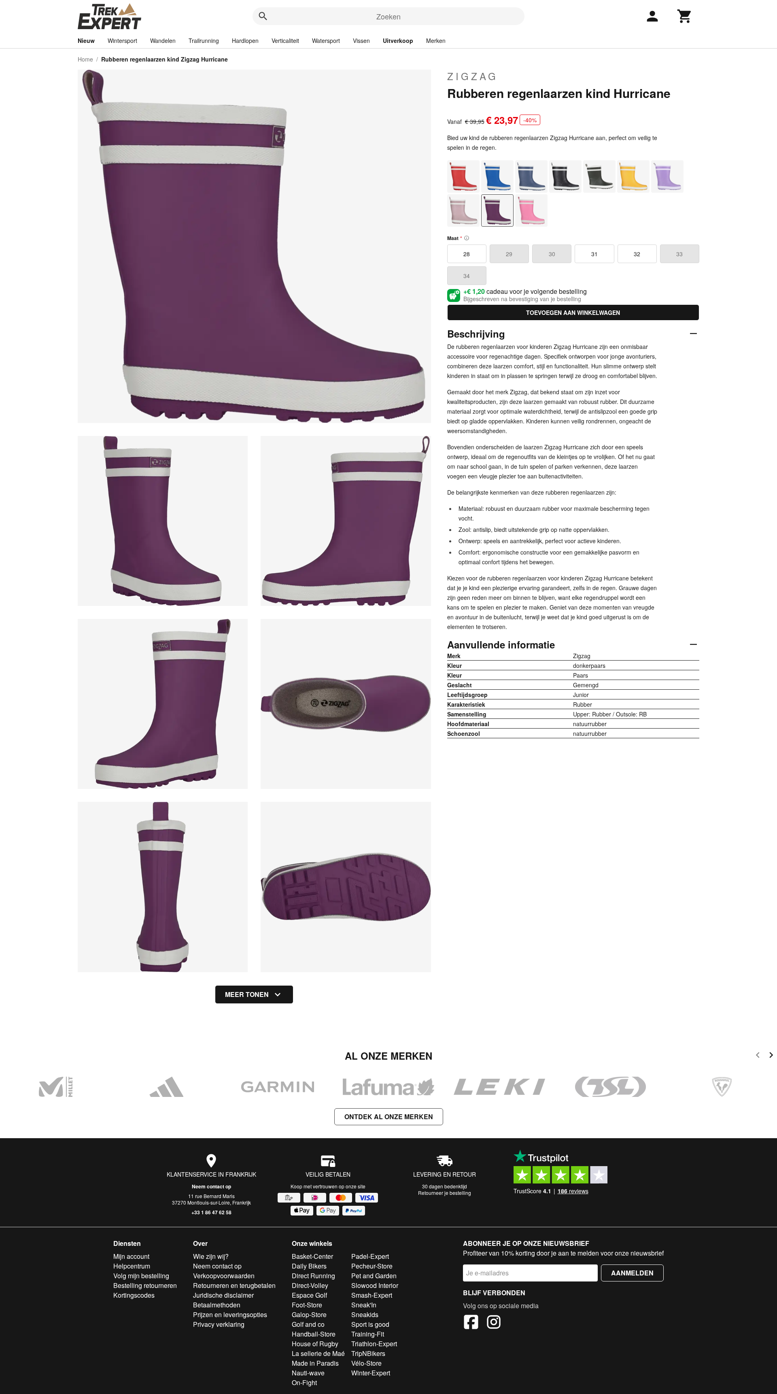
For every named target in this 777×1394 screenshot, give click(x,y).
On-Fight (304, 1382)
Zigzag (472, 76)
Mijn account (131, 1256)
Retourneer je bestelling (444, 1192)
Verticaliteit (285, 40)
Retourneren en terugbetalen (234, 1285)
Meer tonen (247, 994)
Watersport (326, 40)
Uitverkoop (398, 40)
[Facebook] (471, 1323)
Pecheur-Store (372, 1266)
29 (509, 254)
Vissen (361, 40)
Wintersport (122, 40)
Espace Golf (309, 1295)
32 (637, 254)
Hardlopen (245, 40)
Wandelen (163, 40)
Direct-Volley (310, 1285)
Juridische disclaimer (223, 1295)
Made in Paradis (315, 1363)
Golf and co (308, 1324)
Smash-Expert (371, 1295)
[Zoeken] (263, 16)
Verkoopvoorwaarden (224, 1275)
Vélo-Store (366, 1363)
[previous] (758, 1056)
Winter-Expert (370, 1372)
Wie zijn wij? (211, 1256)
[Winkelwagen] (685, 16)
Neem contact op (211, 1186)
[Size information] (466, 238)
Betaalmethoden (216, 1304)
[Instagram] (494, 1323)
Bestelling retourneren (145, 1285)
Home (85, 59)
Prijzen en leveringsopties (230, 1314)
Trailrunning (204, 40)
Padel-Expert (370, 1256)
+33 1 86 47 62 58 (211, 1212)
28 (466, 254)
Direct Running (313, 1275)
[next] (771, 1056)
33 (679, 254)
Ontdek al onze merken (388, 1116)
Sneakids (364, 1314)
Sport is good (370, 1324)
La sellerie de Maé (318, 1353)
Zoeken (388, 16)
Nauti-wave (308, 1372)
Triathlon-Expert (374, 1343)
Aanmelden (632, 1272)
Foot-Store (307, 1304)
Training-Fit (367, 1334)
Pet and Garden (374, 1275)
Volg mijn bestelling (141, 1275)
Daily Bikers (309, 1266)
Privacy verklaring (218, 1324)
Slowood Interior (374, 1285)
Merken (436, 40)
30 (552, 254)
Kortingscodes (134, 1295)
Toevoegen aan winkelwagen (573, 312)
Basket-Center (312, 1256)
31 (594, 254)
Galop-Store (309, 1314)
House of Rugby (315, 1343)
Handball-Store (313, 1334)
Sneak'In (363, 1304)
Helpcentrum (131, 1266)
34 (466, 276)
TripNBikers (368, 1353)
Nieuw (86, 40)
